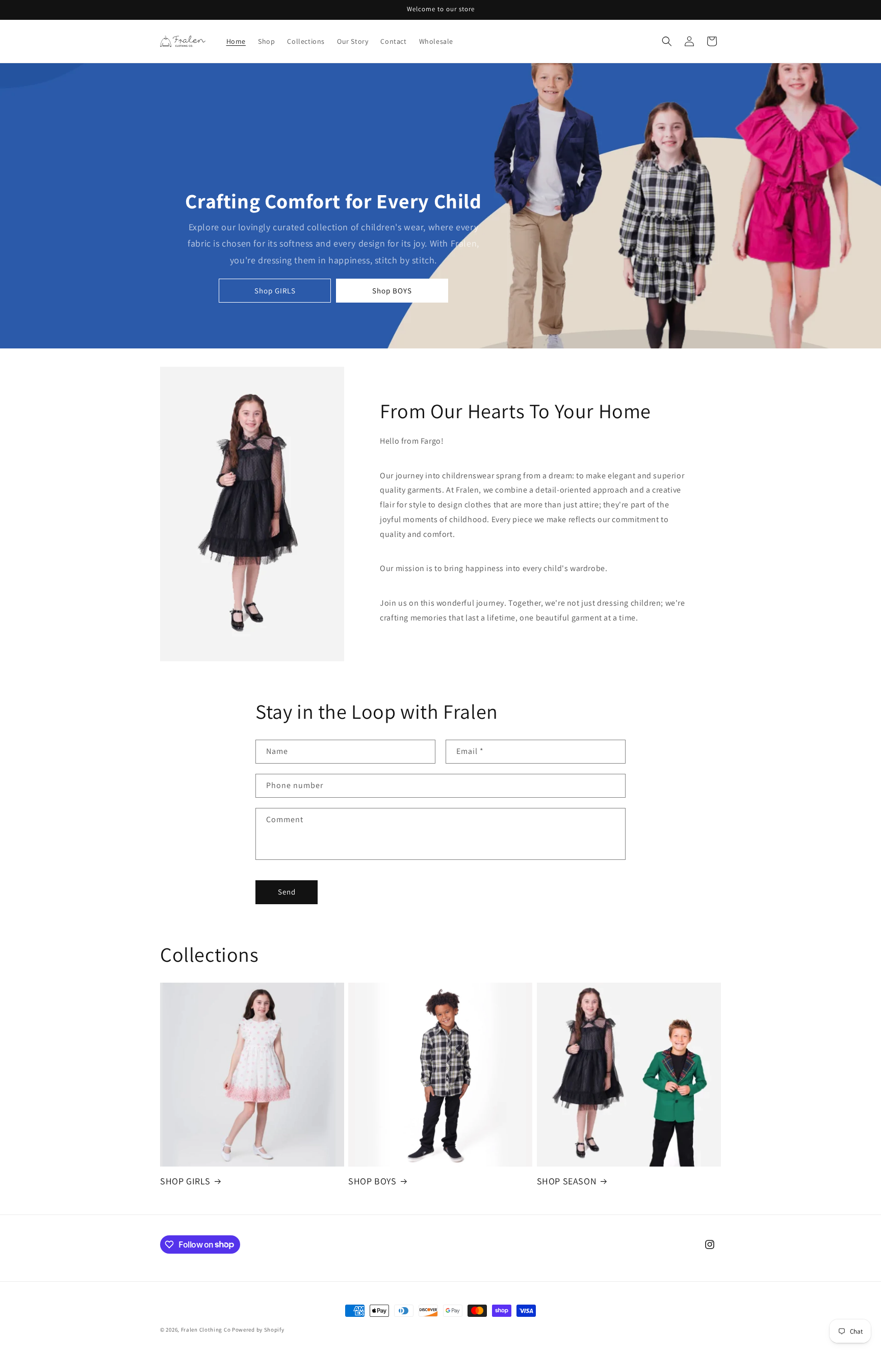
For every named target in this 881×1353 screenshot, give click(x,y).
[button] (667, 41)
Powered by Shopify (258, 1329)
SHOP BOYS (372, 1181)
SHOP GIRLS (185, 1181)
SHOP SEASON (567, 1181)
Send (287, 892)
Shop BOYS (392, 290)
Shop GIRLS (275, 290)
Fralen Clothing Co (206, 1329)
